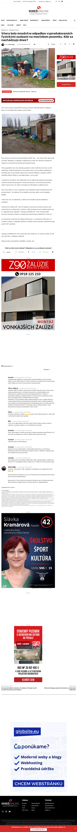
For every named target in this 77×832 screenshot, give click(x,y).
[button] (74, 20)
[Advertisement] (28, 348)
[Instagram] (59, 1)
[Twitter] (65, 44)
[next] (53, 91)
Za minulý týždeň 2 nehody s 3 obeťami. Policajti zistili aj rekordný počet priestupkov (19, 689)
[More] (74, 44)
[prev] (50, 91)
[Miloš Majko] (3, 44)
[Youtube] (62, 1)
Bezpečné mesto (14, 30)
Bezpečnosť (4, 30)
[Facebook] (56, 1)
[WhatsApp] (69, 44)
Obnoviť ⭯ (47, 369)
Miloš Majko (11, 44)
